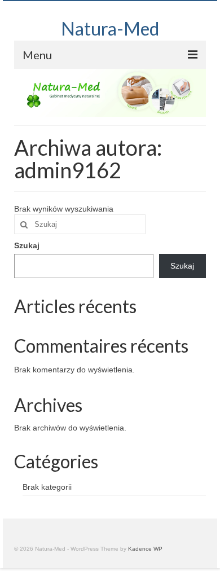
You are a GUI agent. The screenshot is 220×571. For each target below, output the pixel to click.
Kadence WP (145, 549)
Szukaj (26, 245)
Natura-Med (110, 28)
